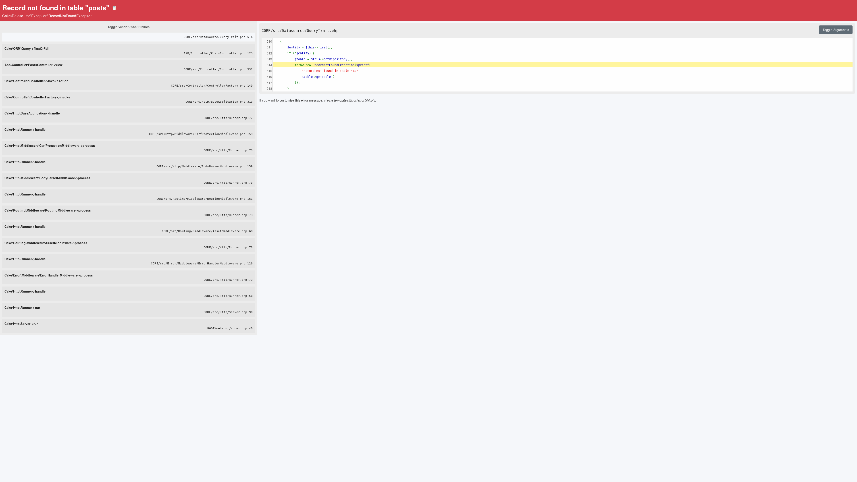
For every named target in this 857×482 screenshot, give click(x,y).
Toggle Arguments (836, 29)
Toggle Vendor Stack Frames (129, 27)
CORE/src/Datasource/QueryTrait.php (300, 31)
